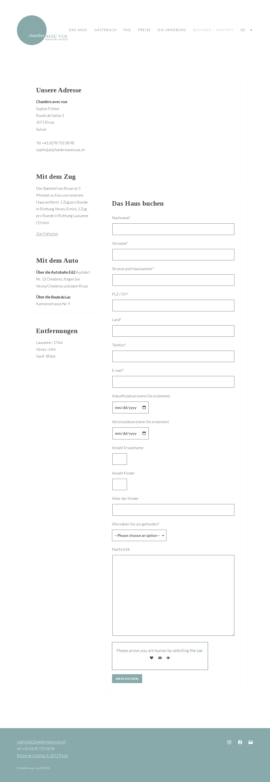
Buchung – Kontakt (213, 30)
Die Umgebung (172, 30)
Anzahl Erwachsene (127, 447)
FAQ (127, 30)
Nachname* (121, 217)
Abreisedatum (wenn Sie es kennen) (140, 421)
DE (243, 30)
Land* (116, 319)
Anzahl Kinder (123, 473)
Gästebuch (105, 30)
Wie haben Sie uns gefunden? (135, 524)
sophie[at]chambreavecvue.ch (41, 741)
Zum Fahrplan (47, 233)
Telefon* (119, 345)
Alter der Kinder (125, 498)
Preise (144, 30)
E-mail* (118, 370)
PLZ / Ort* (120, 294)
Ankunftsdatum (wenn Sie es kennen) (141, 396)
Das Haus (78, 30)
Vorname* (120, 243)
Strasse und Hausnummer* (133, 268)
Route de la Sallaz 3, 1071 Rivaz (42, 755)
